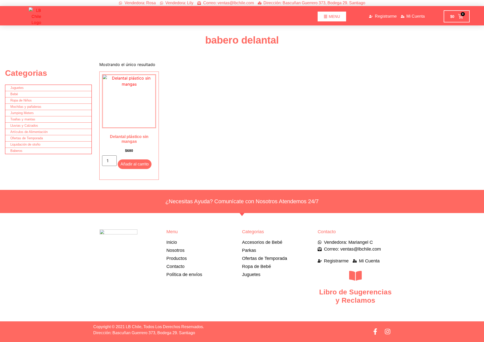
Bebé (14, 94)
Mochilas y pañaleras (25, 107)
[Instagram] (387, 331)
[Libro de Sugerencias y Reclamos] (355, 275)
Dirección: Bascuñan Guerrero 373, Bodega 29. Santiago (144, 333)
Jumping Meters (22, 113)
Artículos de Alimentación (29, 132)
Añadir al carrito (134, 164)
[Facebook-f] (375, 331)
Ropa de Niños (21, 100)
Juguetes (17, 88)
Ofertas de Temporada (26, 138)
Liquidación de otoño (25, 144)
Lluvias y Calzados (24, 125)
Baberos (16, 151)
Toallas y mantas (22, 119)
